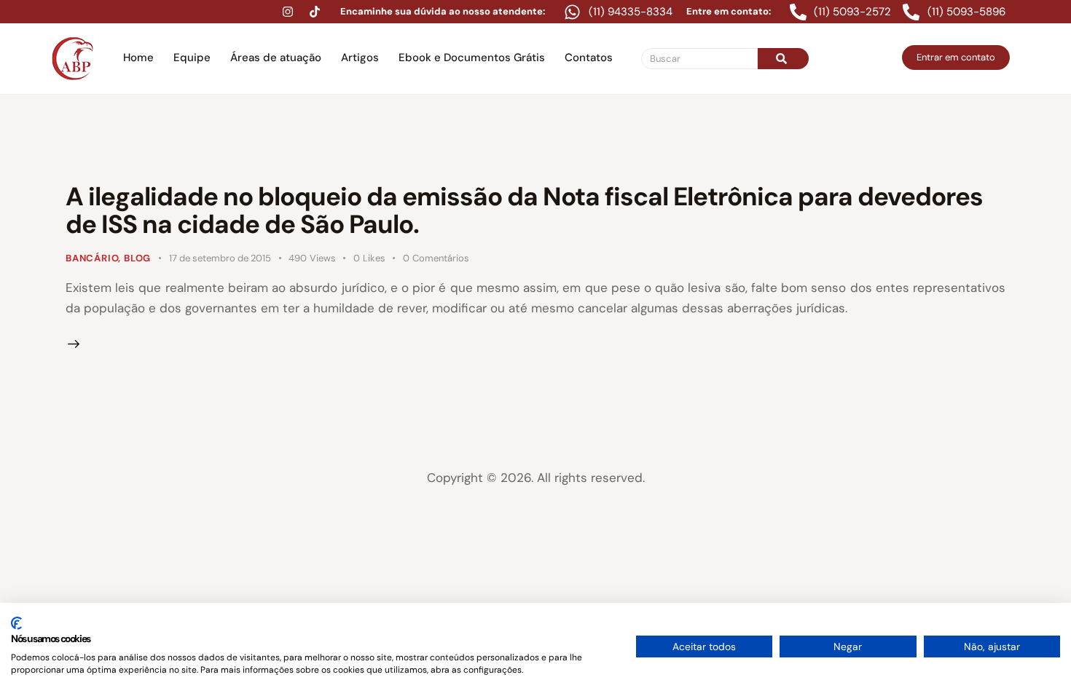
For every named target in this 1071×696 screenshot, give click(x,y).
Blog (137, 258)
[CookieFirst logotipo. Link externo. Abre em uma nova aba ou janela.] (16, 623)
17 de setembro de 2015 (220, 258)
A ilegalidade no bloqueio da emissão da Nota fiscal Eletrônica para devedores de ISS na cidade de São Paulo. (524, 210)
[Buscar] (783, 58)
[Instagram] (287, 11)
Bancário (92, 258)
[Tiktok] (314, 11)
